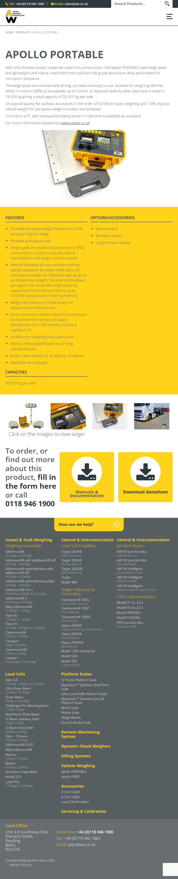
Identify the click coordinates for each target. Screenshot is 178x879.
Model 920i (69, 656)
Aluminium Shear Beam (22, 714)
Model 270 (13, 777)
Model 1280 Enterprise (78, 651)
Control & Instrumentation (87, 539)
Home (9, 32)
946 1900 (30, 503)
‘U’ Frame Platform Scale (78, 680)
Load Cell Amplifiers (78, 545)
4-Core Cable (70, 792)
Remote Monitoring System (80, 734)
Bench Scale (70, 707)
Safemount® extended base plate (29, 583)
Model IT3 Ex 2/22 (130, 607)
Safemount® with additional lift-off (30, 562)
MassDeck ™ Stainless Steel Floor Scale (85, 687)
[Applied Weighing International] (15, 16)
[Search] (169, 4)
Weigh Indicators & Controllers (78, 591)
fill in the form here (30, 481)
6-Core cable (70, 797)
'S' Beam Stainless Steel (22, 721)
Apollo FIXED (70, 776)
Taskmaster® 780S (75, 601)
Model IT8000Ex (128, 612)
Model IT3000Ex (128, 617)
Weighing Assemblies (23, 545)
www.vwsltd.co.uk (75, 122)
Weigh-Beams (71, 717)
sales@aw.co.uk (76, 4)
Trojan (66, 577)
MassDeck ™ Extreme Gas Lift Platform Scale (82, 701)
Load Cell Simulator (75, 802)
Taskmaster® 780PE (76, 618)
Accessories (72, 786)
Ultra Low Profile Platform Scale (84, 694)
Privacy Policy (21, 865)
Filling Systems (76, 755)
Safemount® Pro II (25, 591)
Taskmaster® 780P (75, 610)
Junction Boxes (130, 545)
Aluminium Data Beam (21, 772)
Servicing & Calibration (83, 811)
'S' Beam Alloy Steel (19, 729)
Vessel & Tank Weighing (28, 539)
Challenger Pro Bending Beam (27, 707)
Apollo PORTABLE (74, 771)
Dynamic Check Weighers (85, 746)
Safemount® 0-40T (19, 744)
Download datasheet (145, 492)
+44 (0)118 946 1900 (29, 4)
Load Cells (15, 674)
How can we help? (76, 524)
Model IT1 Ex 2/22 (130, 602)
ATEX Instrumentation (136, 596)
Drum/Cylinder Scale (76, 722)
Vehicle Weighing (78, 765)
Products (23, 32)
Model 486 (69, 582)
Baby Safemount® (18, 749)
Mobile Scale (70, 712)
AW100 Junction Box (132, 553)
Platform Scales (76, 674)
